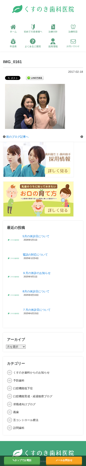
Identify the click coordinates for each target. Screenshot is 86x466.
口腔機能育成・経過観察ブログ (32, 396)
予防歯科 (18, 380)
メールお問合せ (64, 460)
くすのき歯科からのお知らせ (31, 372)
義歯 (16, 412)
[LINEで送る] (35, 77)
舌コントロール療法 (25, 420)
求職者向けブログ (24, 404)
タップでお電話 (23, 460)
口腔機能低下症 (23, 388)
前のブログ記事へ (17, 136)
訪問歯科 (18, 427)
